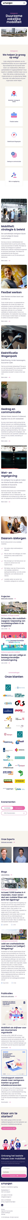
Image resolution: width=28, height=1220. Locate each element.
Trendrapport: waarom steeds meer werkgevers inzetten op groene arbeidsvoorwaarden (12, 1081)
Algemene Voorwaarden (7, 1211)
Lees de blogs (5, 875)
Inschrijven (12, 1175)
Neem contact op (7, 1128)
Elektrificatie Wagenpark (9, 354)
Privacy (3, 1209)
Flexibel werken (11, 292)
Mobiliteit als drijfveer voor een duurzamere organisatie (13, 1030)
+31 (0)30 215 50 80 (6, 1195)
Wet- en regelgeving (9, 474)
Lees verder (4, 628)
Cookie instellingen (5, 1212)
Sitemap (3, 1214)
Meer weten (4, 260)
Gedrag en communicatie (11, 410)
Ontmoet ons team (6, 842)
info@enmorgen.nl (6, 1197)
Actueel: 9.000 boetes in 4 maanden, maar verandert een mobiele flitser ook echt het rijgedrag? (14, 896)
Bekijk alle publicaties (7, 996)
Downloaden (4, 1047)
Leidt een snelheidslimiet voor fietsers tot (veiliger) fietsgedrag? (13, 946)
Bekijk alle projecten (7, 598)
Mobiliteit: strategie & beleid (13, 227)
